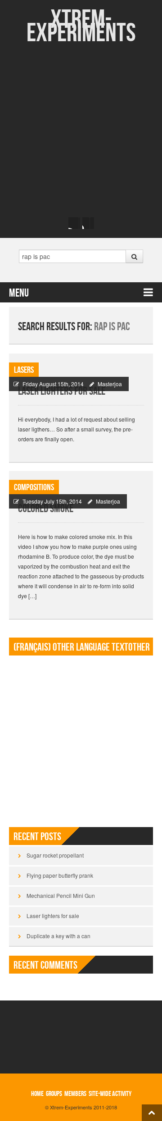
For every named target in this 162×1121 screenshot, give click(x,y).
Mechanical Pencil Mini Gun (61, 895)
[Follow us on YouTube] (88, 223)
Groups (54, 1094)
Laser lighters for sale (61, 391)
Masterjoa (110, 384)
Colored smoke (45, 508)
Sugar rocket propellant (55, 855)
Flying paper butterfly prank (60, 875)
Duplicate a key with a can (58, 936)
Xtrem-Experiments (81, 26)
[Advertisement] (81, 130)
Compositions (34, 487)
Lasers (24, 370)
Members (75, 1094)
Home (37, 1094)
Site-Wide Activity (110, 1094)
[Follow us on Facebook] (74, 223)
